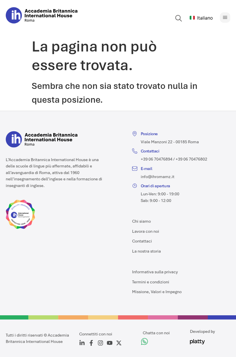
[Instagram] (100, 343)
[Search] (178, 18)
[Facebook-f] (91, 343)
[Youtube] (110, 343)
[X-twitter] (119, 343)
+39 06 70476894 (156, 159)
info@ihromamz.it (157, 176)
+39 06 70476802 (191, 159)
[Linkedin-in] (82, 343)
